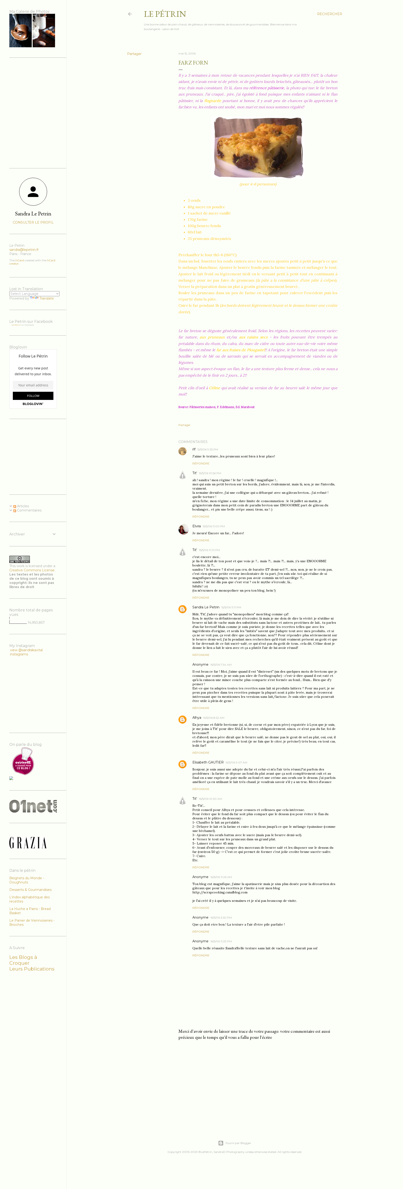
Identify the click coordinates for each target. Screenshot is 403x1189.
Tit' (194, 473)
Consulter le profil (33, 222)
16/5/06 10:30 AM (210, 799)
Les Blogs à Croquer (23, 960)
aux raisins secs (253, 337)
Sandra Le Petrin (205, 607)
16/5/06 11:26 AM (221, 877)
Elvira (196, 526)
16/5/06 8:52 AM (213, 717)
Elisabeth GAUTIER (208, 762)
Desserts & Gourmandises (30, 890)
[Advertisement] (257, 1084)
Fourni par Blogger (238, 1143)
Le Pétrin (165, 13)
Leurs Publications (31, 969)
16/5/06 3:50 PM (221, 917)
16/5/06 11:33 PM (221, 941)
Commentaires (29, 510)
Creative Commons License (32, 570)
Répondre (200, 463)
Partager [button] (134, 54)
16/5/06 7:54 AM (221, 664)
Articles (22, 506)
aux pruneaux (212, 337)
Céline (214, 387)
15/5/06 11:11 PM (231, 607)
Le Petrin (16, 325)
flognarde (212, 100)
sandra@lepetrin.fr (24, 250)
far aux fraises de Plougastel (240, 350)
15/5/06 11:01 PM (209, 550)
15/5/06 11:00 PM (214, 526)
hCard (19, 260)
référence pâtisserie (266, 87)
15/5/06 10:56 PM (210, 473)
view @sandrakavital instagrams (26, 652)
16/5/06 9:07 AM (236, 762)
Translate (46, 298)
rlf (193, 449)
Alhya (196, 717)
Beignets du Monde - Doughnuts (26, 880)
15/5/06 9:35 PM (207, 449)
